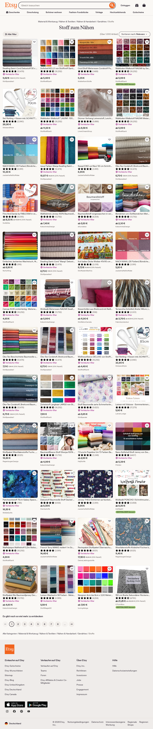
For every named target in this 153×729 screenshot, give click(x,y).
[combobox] (63, 5)
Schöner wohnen (54, 12)
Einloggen (125, 5)
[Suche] (112, 5)
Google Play (37, 704)
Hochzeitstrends (118, 12)
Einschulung (33, 12)
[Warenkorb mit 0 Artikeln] (144, 5)
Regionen (143, 722)
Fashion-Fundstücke (78, 12)
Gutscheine (138, 12)
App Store (15, 704)
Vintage (99, 12)
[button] (13, 723)
